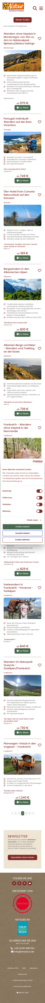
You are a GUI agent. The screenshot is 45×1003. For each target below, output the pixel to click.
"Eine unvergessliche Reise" (15, 169)
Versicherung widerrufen (22, 986)
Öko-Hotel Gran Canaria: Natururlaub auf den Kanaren (19, 194)
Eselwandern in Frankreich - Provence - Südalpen (18, 587)
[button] (35, 9)
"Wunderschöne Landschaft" (15, 323)
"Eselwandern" (9, 639)
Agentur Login (23, 992)
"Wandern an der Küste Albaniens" (18, 402)
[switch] (39, 498)
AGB (23, 968)
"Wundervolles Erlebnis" (13, 791)
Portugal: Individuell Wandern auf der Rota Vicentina (17, 122)
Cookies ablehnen (22, 540)
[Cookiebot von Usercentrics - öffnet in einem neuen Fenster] (33, 461)
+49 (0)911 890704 (24, 948)
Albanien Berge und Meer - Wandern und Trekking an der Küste (19, 348)
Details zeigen (32, 520)
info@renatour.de (24, 952)
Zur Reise (23, 108)
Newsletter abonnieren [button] (22, 857)
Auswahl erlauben (22, 533)
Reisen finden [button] (23, 20)
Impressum (34, 968)
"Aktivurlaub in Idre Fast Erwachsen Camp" (21, 562)
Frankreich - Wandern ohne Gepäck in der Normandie (17, 427)
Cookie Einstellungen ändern (22, 980)
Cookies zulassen (22, 527)
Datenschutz (22, 974)
